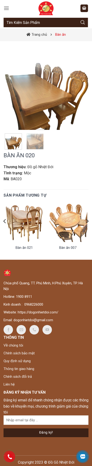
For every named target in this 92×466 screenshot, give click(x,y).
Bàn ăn (60, 34)
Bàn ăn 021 (24, 248)
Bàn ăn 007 (67, 248)
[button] (6, 8)
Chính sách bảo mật (19, 353)
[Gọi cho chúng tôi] (34, 330)
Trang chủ (39, 34)
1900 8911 (24, 297)
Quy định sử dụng (17, 361)
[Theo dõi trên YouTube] (47, 330)
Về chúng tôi (13, 345)
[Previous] (11, 87)
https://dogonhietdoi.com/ (38, 312)
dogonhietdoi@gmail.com (33, 320)
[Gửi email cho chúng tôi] (21, 330)
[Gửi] (83, 22)
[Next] (81, 87)
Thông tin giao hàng (19, 369)
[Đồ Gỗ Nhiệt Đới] (46, 8)
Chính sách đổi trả (18, 376)
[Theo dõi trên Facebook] (8, 330)
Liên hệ (9, 384)
